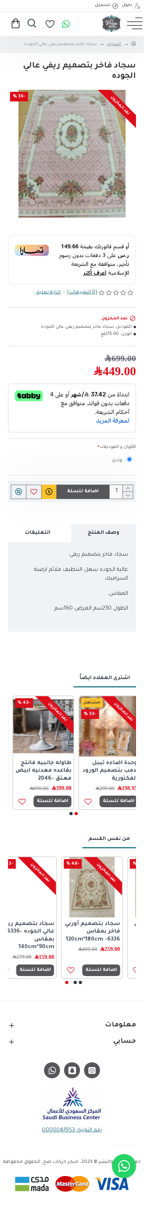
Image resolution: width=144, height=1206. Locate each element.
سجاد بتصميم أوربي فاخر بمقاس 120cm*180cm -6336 (105, 932)
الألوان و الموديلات (118, 447)
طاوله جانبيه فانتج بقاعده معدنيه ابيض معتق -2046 (39, 771)
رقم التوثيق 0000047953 (72, 1130)
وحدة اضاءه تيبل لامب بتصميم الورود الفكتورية (105, 771)
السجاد (114, 44)
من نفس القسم (109, 839)
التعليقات (37, 533)
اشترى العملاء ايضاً (105, 678)
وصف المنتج (103, 533)
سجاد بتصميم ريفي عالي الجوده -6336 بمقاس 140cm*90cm (40, 936)
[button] (76, 813)
